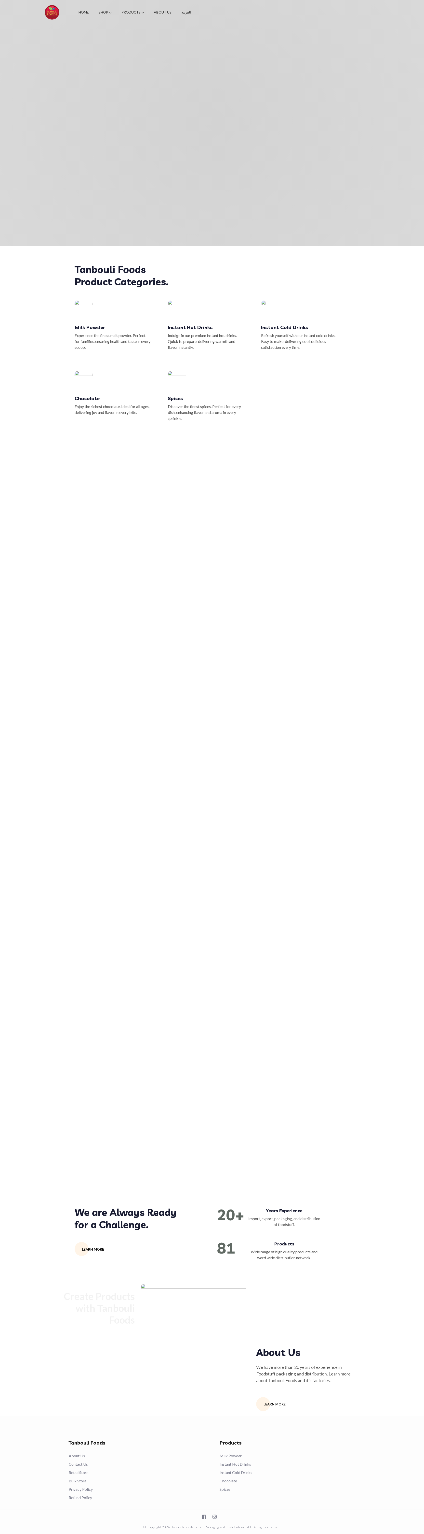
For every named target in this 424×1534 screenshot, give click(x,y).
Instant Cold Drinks (284, 327)
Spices (175, 398)
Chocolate (87, 398)
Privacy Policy (81, 1489)
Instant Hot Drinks (190, 327)
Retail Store (78, 1472)
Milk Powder (90, 327)
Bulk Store (77, 1480)
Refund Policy (80, 1497)
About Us (77, 1455)
